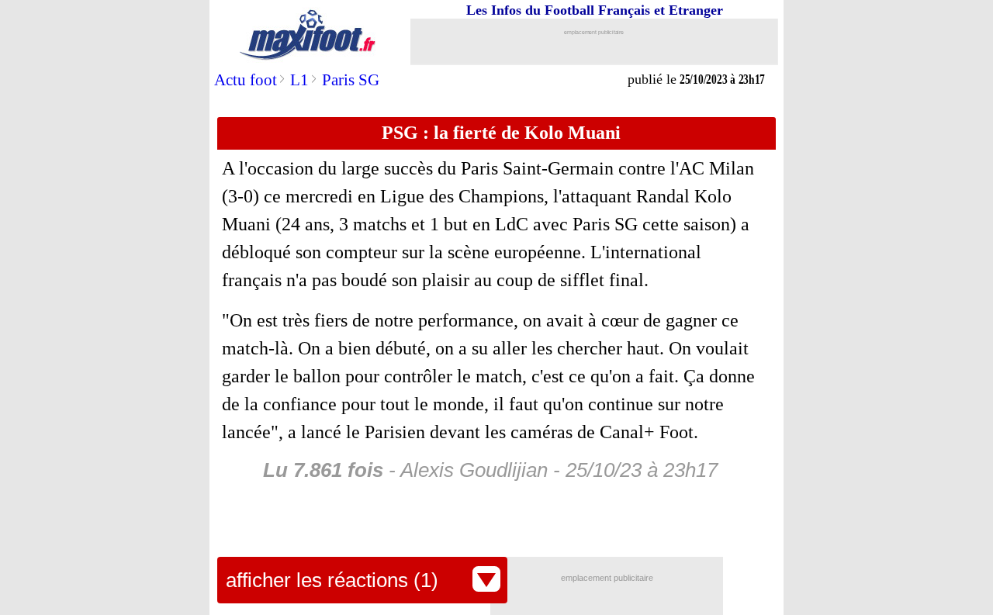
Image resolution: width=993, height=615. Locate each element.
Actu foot (245, 80)
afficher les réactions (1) (332, 580)
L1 (299, 80)
